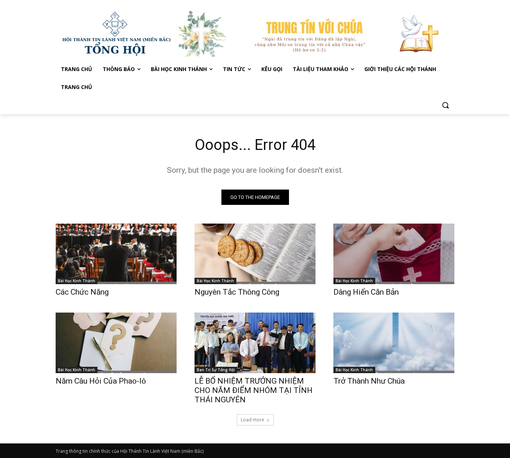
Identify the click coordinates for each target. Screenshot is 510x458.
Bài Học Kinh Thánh (76, 280)
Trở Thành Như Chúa (369, 380)
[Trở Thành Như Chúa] (393, 343)
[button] (445, 105)
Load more (252, 419)
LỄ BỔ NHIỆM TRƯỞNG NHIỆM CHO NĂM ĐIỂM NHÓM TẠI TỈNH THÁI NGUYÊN (253, 390)
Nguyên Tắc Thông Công (237, 292)
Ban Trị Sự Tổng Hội (216, 369)
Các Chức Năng (82, 292)
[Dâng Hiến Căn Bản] (393, 254)
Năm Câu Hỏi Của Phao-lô (101, 380)
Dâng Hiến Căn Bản (366, 292)
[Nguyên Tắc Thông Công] (255, 254)
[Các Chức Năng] (116, 254)
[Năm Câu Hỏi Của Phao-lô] (116, 343)
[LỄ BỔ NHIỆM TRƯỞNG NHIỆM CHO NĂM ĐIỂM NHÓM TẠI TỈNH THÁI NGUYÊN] (255, 343)
